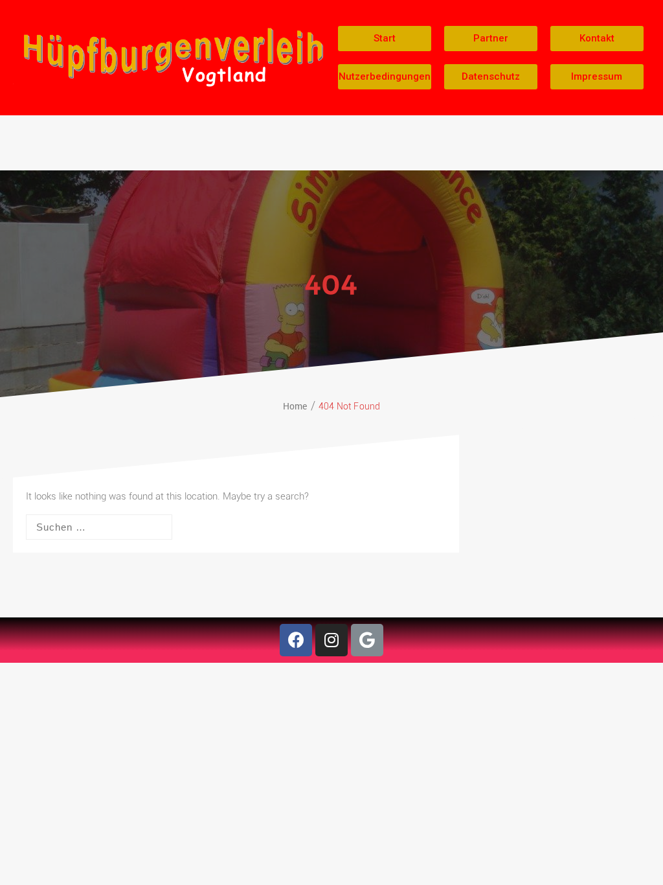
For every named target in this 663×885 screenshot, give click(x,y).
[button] (384, 38)
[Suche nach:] (99, 526)
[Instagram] (331, 640)
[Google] (367, 640)
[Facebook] (296, 640)
